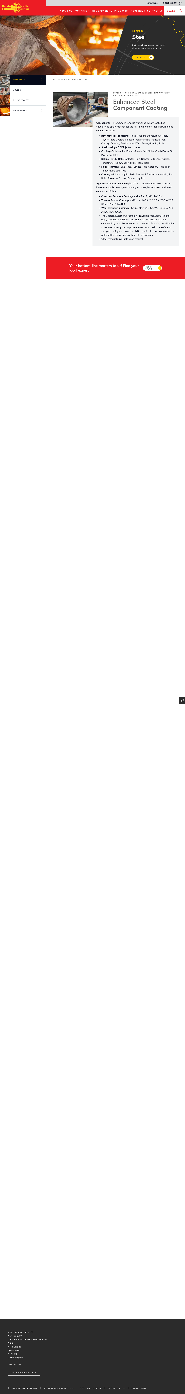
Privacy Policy (116, 1388)
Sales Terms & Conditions (59, 1388)
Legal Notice (139, 1388)
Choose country (170, 3)
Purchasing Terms (90, 1388)
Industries (74, 79)
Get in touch (148, 268)
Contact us (141, 57)
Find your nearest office (24, 1373)
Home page (59, 79)
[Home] (16, 7)
